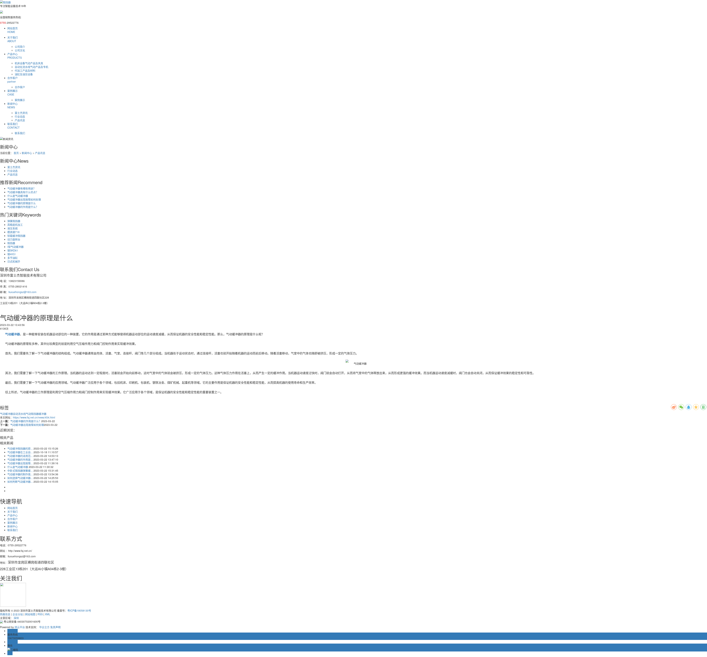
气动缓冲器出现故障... (20, 463)
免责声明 (55, 627)
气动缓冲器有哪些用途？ (21, 188)
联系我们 (13, 125)
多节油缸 (12, 258)
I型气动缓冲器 (15, 246)
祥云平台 (20, 627)
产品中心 (14, 55)
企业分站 (18, 614)
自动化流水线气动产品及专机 (31, 67)
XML (47, 614)
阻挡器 (11, 243)
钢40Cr (11, 254)
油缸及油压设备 (24, 74)
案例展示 (12, 92)
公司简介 (20, 46)
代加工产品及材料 (25, 70)
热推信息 (5, 614)
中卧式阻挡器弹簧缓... (20, 470)
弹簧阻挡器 (13, 221)
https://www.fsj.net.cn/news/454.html (34, 417)
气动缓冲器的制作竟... (20, 474)
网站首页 (12, 30)
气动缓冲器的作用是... (20, 459)
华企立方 (44, 627)
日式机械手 (13, 261)
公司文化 (20, 50)
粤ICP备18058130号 (79, 610)
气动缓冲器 (6, 413)
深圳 (16, 618)
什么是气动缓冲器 (17, 196)
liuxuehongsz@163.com (22, 292)
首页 (16, 153)
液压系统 (12, 228)
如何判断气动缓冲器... (20, 481)
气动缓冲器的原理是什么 (21, 203)
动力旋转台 (13, 239)
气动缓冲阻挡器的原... (20, 448)
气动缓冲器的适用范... (20, 456)
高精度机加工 (15, 224)
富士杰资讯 (21, 113)
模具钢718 (13, 232)
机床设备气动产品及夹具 (29, 63)
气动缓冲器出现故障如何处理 (24, 199)
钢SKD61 (12, 250)
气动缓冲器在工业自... (20, 452)
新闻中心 (12, 105)
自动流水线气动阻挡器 (26, 413)
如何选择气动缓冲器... (20, 478)
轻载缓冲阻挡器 (16, 235)
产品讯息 (20, 120)
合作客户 (12, 79)
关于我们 (12, 39)
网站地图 (30, 614)
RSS (40, 614)
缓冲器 (42, 413)
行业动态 (20, 116)
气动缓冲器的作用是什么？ (22, 207)
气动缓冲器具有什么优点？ (22, 192)
